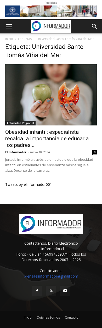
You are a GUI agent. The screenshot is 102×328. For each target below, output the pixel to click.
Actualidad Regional (20, 123)
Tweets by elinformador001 (28, 184)
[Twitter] (51, 291)
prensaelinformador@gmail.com (51, 276)
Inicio (9, 39)
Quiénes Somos (48, 317)
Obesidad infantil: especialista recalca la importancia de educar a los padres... (47, 138)
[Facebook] (37, 291)
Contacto (71, 317)
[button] (9, 26)
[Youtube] (65, 291)
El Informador (15, 152)
